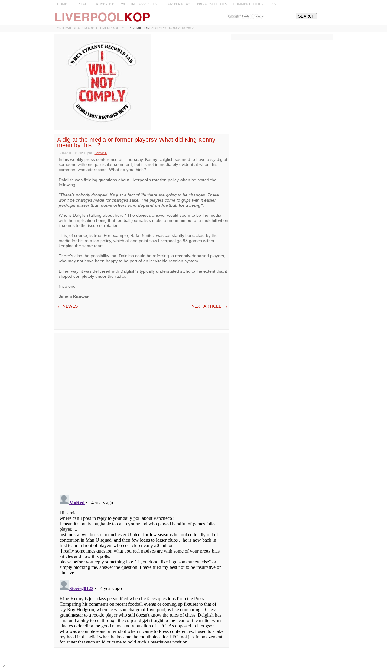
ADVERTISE (105, 4)
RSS (273, 4)
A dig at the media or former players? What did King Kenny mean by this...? (136, 142)
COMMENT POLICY (248, 4)
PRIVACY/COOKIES (212, 4)
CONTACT (81, 4)
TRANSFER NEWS (176, 4)
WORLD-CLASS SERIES (139, 4)
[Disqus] (141, 411)
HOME (62, 4)
